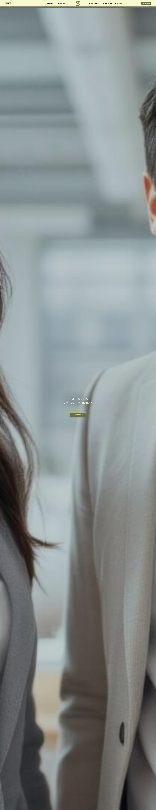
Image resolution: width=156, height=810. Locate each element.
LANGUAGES (61, 3)
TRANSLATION (48, 3)
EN (8, 3)
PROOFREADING (94, 3)
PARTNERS (118, 3)
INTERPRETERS (107, 3)
